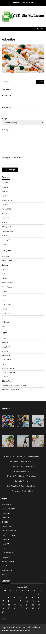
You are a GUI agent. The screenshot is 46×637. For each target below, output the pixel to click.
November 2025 (8, 200)
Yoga (3, 326)
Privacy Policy (6, 355)
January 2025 (6, 227)
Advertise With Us (8, 368)
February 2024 (7, 240)
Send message (10, 170)
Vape (3, 318)
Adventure (5, 256)
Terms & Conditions (8, 372)
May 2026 (5, 187)
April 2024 (5, 235)
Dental (4, 269)
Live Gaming (6, 304)
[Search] (42, 29)
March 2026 (6, 196)
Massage (5, 309)
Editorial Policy (7, 381)
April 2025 (5, 222)
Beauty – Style (7, 261)
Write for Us (6, 347)
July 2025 (5, 213)
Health (4, 296)
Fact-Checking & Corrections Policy (14, 385)
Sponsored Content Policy (11, 390)
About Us (5, 343)
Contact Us (5, 338)
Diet (3, 274)
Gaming (4, 291)
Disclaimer (5, 377)
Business (5, 265)
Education (5, 278)
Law (3, 300)
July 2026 (5, 183)
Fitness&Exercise (8, 283)
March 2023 (6, 244)
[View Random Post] (38, 29)
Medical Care (6, 313)
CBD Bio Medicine (26, 627)
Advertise (5, 351)
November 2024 (8, 231)
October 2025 (7, 205)
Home (4, 364)
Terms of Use (6, 360)
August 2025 (6, 209)
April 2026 (5, 192)
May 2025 (5, 218)
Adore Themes (23, 630)
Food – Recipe (7, 287)
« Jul (4, 618)
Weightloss (5, 322)
